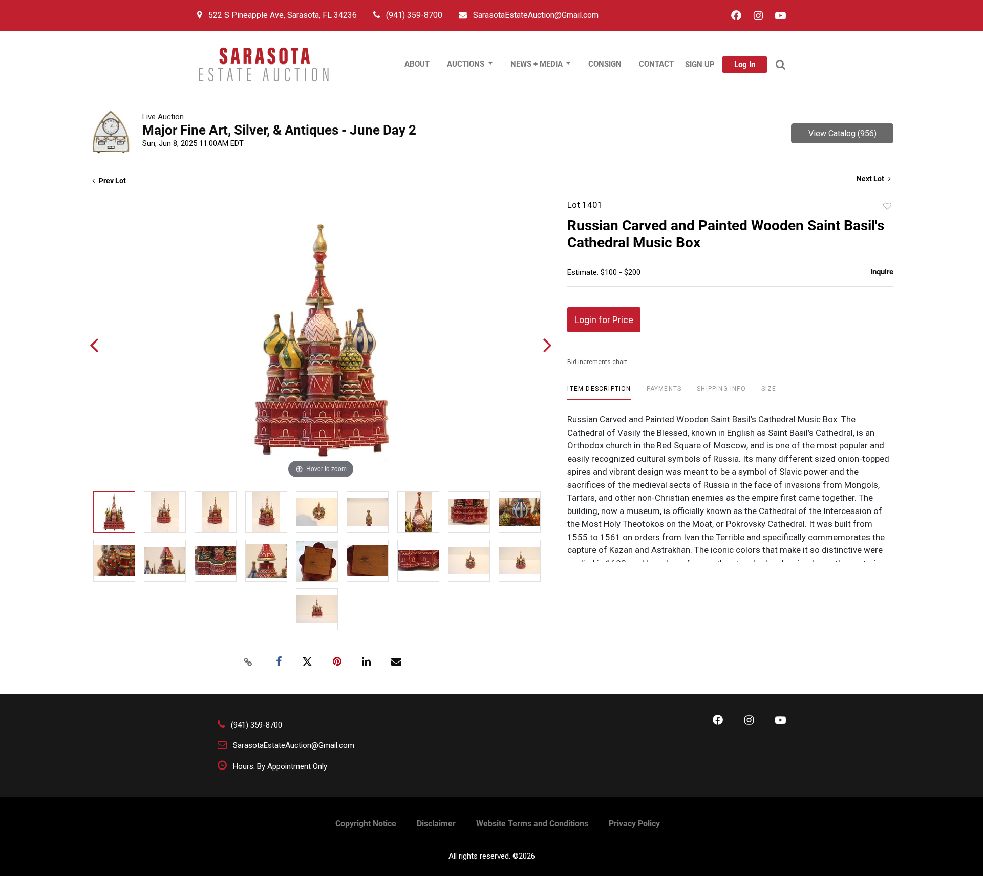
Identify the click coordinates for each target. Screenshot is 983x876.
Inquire (881, 271)
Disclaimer (436, 823)
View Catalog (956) (842, 133)
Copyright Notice (365, 823)
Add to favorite (887, 206)
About (417, 64)
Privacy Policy (634, 823)
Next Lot (871, 179)
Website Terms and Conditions (532, 823)
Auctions (466, 64)
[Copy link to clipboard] (248, 662)
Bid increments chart (597, 362)
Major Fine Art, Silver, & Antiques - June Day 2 (279, 130)
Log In (744, 64)
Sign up (700, 64)
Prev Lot (111, 181)
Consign (605, 64)
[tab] (599, 392)
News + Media (537, 64)
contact (656, 64)
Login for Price (603, 319)
